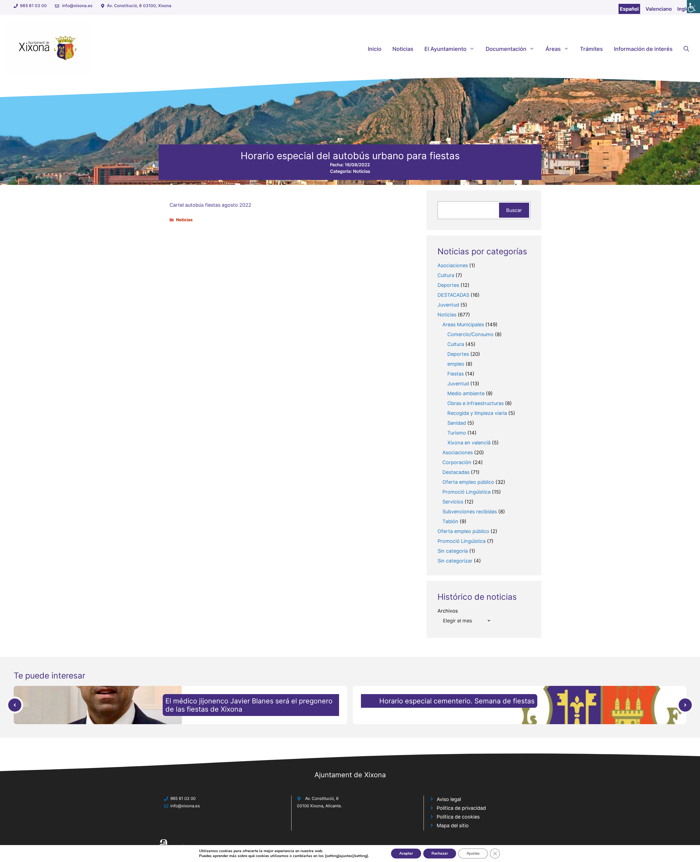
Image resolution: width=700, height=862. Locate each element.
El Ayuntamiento (445, 49)
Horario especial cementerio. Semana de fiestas (457, 701)
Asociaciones (453, 265)
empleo (455, 364)
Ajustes (473, 853)
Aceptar (406, 853)
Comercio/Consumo (470, 334)
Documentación (506, 49)
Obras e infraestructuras (475, 403)
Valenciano (659, 9)
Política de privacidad (461, 808)
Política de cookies (458, 817)
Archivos (448, 611)
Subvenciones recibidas (469, 511)
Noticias (402, 49)
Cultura (446, 275)
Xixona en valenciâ (469, 442)
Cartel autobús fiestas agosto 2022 (210, 205)
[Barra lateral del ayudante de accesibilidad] (693, 6)
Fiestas (455, 374)
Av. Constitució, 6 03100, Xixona (139, 5)
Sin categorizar (455, 561)
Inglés (684, 9)
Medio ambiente (466, 393)
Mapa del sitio (453, 825)
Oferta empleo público (468, 482)
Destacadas (455, 472)
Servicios (452, 502)
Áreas (553, 49)
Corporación (456, 462)
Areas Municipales (463, 324)
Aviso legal (449, 799)
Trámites (591, 49)
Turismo (456, 433)
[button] (686, 49)
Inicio (374, 49)
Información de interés (643, 49)
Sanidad (456, 423)
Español (629, 9)
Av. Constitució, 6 (322, 798)
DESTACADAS (453, 295)
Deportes (448, 285)
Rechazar (439, 853)
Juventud (448, 305)
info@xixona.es (77, 5)
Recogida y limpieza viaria (477, 413)
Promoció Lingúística (466, 492)
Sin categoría (453, 551)
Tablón (450, 521)
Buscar (514, 210)
